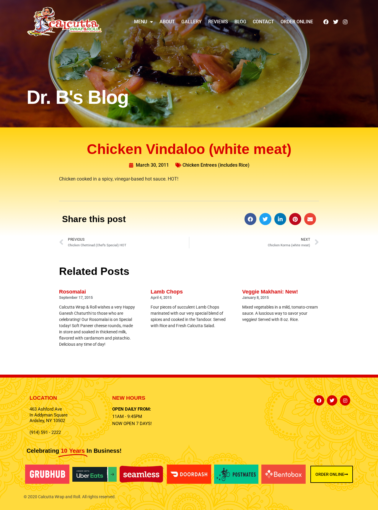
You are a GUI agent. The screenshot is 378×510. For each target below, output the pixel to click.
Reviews (218, 21)
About (167, 21)
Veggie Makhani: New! (270, 292)
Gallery (191, 21)
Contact (263, 21)
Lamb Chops (167, 292)
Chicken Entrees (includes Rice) (216, 165)
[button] (251, 219)
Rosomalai (72, 292)
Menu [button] (140, 21)
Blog (240, 21)
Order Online (297, 21)
